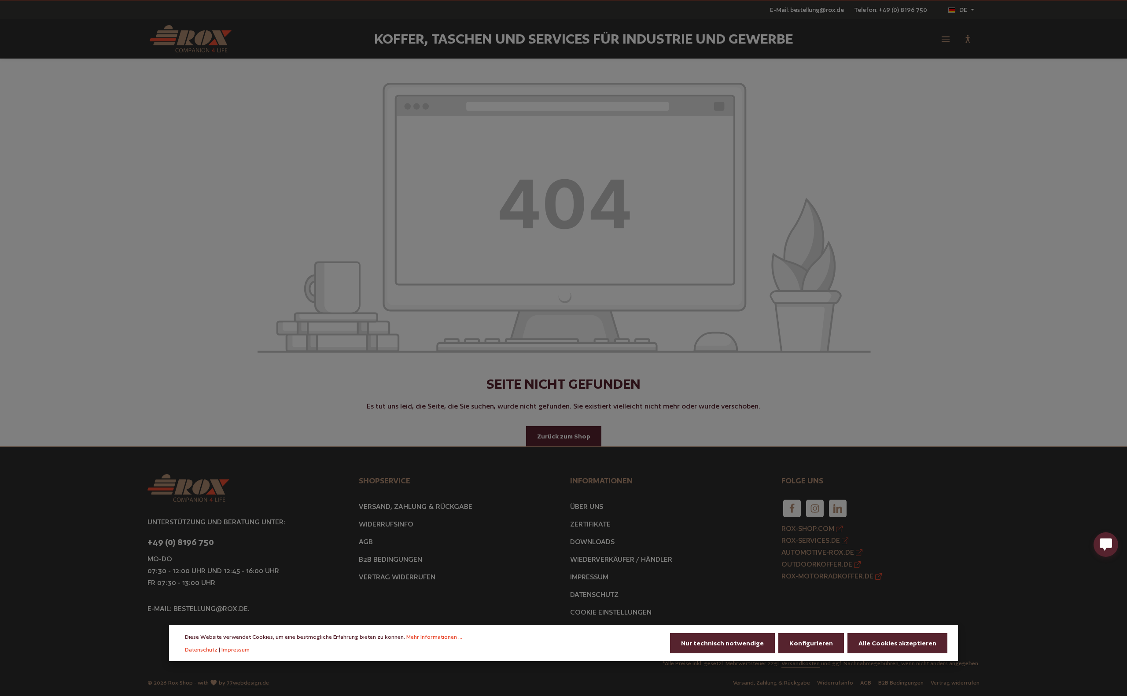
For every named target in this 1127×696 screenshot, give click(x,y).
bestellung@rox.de (210, 608)
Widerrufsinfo (386, 524)
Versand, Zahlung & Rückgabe (415, 506)
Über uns (586, 506)
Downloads (592, 542)
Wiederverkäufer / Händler (621, 559)
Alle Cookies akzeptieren (897, 643)
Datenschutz (594, 594)
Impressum (589, 577)
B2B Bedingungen (390, 559)
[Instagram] (815, 508)
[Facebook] (792, 508)
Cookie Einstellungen (611, 612)
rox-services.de (811, 540)
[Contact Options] (1106, 544)
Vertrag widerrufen (397, 577)
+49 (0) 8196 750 (180, 542)
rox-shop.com (808, 528)
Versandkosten (800, 663)
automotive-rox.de (818, 552)
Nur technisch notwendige (722, 643)
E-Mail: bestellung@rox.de (807, 9)
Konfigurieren (811, 643)
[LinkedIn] (838, 508)
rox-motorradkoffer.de (828, 576)
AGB (366, 542)
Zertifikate (590, 524)
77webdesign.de (248, 682)
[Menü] (945, 39)
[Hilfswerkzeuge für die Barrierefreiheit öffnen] (968, 39)
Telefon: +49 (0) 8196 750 (890, 9)
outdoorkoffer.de (817, 564)
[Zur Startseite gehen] (191, 39)
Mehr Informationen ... (434, 636)
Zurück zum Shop (563, 436)
